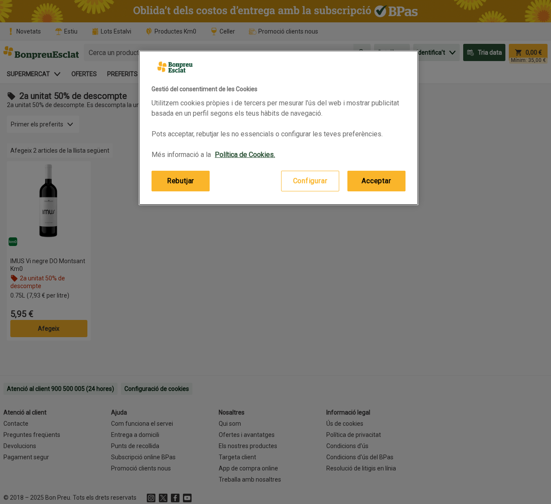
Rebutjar (180, 181)
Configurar (310, 181)
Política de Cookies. (245, 155)
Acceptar (376, 181)
